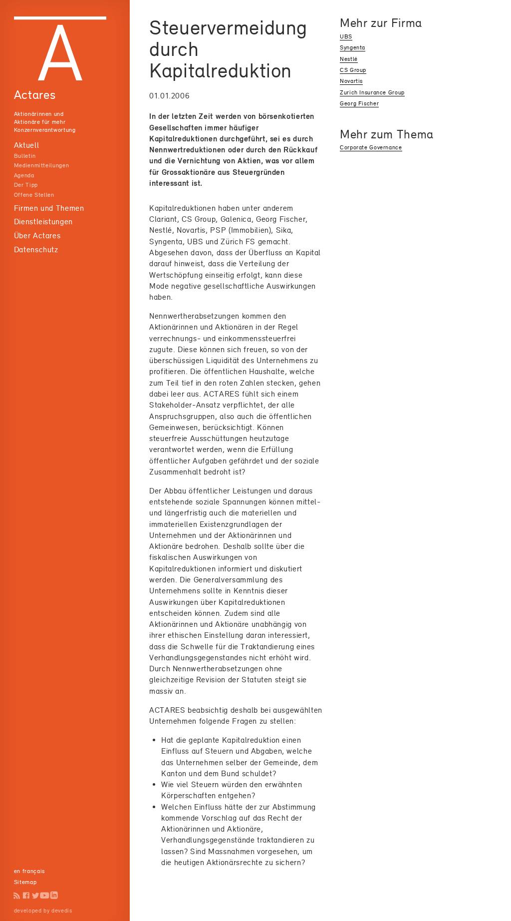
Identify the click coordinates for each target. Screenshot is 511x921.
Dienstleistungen (43, 221)
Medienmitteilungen (41, 165)
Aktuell (26, 145)
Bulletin (25, 155)
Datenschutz (36, 249)
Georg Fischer (359, 103)
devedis (61, 910)
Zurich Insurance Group (372, 92)
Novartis (351, 80)
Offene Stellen (34, 194)
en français (29, 871)
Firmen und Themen (49, 208)
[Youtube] (44, 895)
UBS (346, 36)
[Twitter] (35, 895)
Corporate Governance (371, 147)
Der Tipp (26, 184)
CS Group (353, 69)
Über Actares (37, 235)
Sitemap (25, 882)
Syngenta (352, 47)
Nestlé (349, 58)
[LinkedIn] (54, 895)
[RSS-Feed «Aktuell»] (17, 895)
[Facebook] (26, 895)
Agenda (24, 175)
